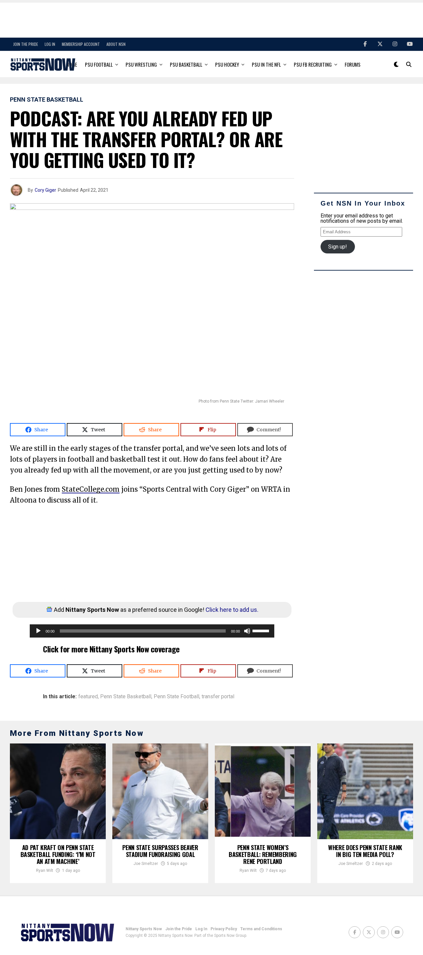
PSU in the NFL (266, 64)
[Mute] (247, 631)
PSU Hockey (227, 64)
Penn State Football (176, 696)
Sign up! (337, 247)
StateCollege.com (91, 489)
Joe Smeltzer (146, 863)
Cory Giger (45, 190)
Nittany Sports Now (144, 929)
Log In (50, 44)
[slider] (261, 630)
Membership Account (81, 44)
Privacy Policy (224, 929)
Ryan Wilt (44, 870)
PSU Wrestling (141, 64)
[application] (152, 631)
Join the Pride (25, 44)
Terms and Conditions (261, 929)
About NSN (116, 44)
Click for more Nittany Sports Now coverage (111, 649)
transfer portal (218, 696)
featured (88, 696)
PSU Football (99, 64)
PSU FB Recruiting (313, 64)
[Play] (38, 631)
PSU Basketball (186, 64)
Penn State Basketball (125, 696)
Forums (353, 64)
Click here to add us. (232, 609)
